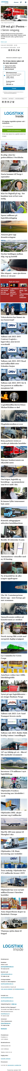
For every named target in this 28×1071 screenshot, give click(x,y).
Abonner (16, 2)
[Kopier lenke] (16, 50)
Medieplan (4, 1028)
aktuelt (11, 98)
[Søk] (20, 2)
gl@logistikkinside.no (7, 966)
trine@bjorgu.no (5, 1013)
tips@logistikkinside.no (7, 997)
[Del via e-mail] (14, 50)
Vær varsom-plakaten (7, 989)
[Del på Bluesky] (19, 50)
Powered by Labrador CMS (14, 1070)
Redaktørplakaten (19, 989)
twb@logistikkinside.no (7, 983)
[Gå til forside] (7, 2)
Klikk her (14, 1004)
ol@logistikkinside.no (6, 974)
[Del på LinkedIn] (11, 50)
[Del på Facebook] (9, 50)
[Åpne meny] (26, 2)
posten (4, 98)
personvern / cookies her (14, 1065)
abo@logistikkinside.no (7, 1001)
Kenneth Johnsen (5, 1058)
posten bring (19, 98)
